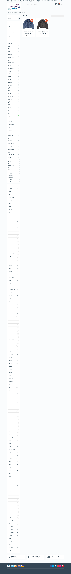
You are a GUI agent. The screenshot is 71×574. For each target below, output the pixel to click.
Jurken (9, 76)
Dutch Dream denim (13, 289)
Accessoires (10, 24)
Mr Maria (13, 443)
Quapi (29, 35)
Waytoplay (13, 541)
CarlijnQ (13, 245)
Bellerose (14, 0)
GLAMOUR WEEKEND (11, 34)
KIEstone (9, 79)
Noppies (19, 1)
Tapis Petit (13, 514)
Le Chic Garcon (10, 85)
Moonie (13, 440)
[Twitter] (53, 566)
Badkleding (10, 49)
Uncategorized (10, 177)
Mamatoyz (13, 420)
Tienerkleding (10, 173)
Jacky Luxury (10, 70)
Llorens (13, 399)
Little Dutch (13, 396)
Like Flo (9, 93)
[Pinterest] (63, 566)
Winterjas (10, 127)
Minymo (9, 102)
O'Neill (13, 464)
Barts (11, 0)
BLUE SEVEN (19, 0)
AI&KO (9, 45)
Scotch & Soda (32, 1)
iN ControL (13, 342)
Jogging (9, 73)
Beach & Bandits (13, 221)
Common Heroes (11, 57)
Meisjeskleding (10, 161)
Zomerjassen (11, 132)
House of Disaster (13, 328)
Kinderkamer (10, 38)
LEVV (9, 90)
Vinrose (9, 157)
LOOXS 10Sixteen (11, 94)
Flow (13, 301)
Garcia (13, 313)
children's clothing (11, 32)
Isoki (13, 348)
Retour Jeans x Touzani (12, 137)
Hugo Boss (60, 0)
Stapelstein (13, 503)
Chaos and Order (13, 253)
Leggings (9, 87)
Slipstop (13, 494)
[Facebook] (51, 566)
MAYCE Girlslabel (13, 425)
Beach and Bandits (13, 224)
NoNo (9, 108)
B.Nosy (9, 46)
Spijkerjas (10, 122)
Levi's (9, 88)
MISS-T (9, 104)
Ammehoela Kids (13, 197)
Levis (16, 1)
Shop (31, 4)
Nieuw (9, 167)
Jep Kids (13, 357)
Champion (34, 0)
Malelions (13, 417)
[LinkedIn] (56, 566)
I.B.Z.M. (13, 334)
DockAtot (13, 286)
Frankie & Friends (11, 62)
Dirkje (13, 280)
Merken (9, 163)
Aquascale (13, 200)
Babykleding (10, 26)
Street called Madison (13, 506)
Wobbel (13, 544)
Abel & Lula (10, 43)
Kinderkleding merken (11, 42)
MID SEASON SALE (11, 165)
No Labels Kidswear (13, 449)
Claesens (13, 259)
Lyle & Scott (10, 99)
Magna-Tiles (13, 414)
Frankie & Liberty (11, 63)
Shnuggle (13, 491)
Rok (9, 119)
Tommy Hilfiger (38, 1)
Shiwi (13, 488)
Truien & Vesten (11, 154)
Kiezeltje (9, 80)
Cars (31, 0)
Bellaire (9, 52)
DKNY (42, 0)
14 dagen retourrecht (35, 556)
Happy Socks (56, 0)
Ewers (45, 0)
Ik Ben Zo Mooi (13, 339)
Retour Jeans (10, 135)
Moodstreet (10, 105)
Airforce (8, 0)
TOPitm (9, 152)
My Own (13, 446)
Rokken (9, 138)
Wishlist (35, 4)
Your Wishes (13, 547)
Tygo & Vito (10, 155)
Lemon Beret (13, 381)
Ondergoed (10, 112)
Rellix (9, 134)
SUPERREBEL (13, 509)
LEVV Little (10, 91)
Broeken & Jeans (11, 56)
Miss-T (13, 434)
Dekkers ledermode (13, 277)
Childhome (13, 256)
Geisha (9, 65)
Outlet (9, 169)
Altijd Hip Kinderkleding (27, 572)
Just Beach (10, 77)
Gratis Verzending (55, 556)
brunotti (23, 0)
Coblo (13, 262)
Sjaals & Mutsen (11, 144)
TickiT (13, 517)
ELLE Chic (13, 292)
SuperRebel (10, 148)
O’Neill (22, 1)
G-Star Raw (48, 0)
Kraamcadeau (10, 159)
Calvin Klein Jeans (27, 0)
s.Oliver (28, 1)
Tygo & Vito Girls (13, 532)
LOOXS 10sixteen (13, 402)
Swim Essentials (11, 149)
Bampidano (13, 215)
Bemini (13, 233)
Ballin (9, 51)
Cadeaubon (10, 28)
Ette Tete (13, 295)
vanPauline (13, 535)
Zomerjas (10, 130)
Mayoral (9, 101)
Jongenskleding (10, 36)
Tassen (9, 151)
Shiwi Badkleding (11, 143)
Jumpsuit (9, 74)
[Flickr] (60, 566)
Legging (10, 118)
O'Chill (9, 110)
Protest (25, 1)
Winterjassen (11, 129)
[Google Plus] (58, 566)
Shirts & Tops (10, 141)
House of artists (13, 325)
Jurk (9, 116)
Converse (38, 0)
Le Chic (9, 84)
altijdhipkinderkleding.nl (43, 572)
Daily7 (13, 274)
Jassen (9, 71)
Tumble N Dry (13, 526)
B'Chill (9, 48)
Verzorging (10, 179)
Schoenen (10, 121)
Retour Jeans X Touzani (13, 479)
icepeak (8, 1)
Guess (52, 0)
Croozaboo (13, 271)
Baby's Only (13, 209)
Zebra (13, 550)
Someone (10, 146)
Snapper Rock (13, 497)
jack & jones (12, 1)
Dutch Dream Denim (11, 60)
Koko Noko (13, 369)
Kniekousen (10, 82)
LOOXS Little (10, 96)
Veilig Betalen (14, 556)
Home (28, 4)
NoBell (9, 107)
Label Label (13, 372)
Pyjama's (9, 113)
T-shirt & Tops (11, 124)
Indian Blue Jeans (11, 68)
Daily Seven (10, 59)
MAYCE (13, 422)
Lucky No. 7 (10, 98)
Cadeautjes (10, 30)
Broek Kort (10, 54)
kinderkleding (10, 40)
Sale (8, 171)
